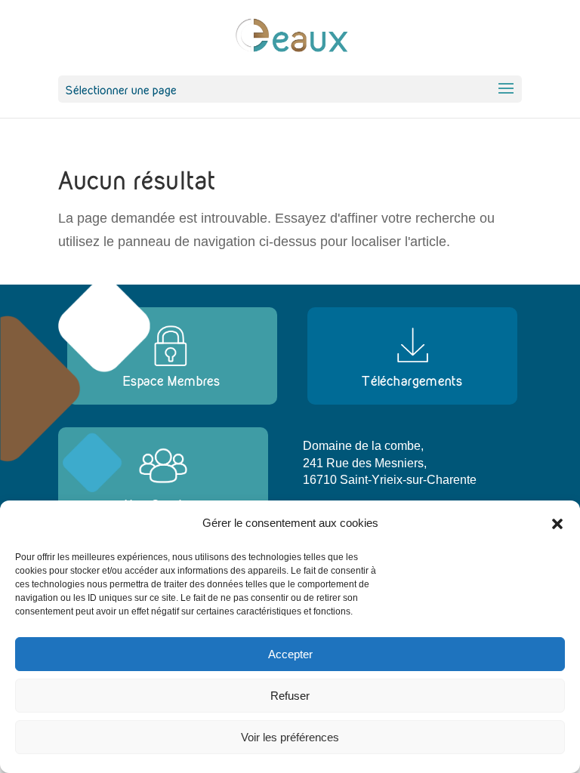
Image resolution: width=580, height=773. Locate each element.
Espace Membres (172, 381)
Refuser (290, 695)
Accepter (290, 654)
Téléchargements (412, 381)
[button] (557, 523)
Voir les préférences (290, 737)
